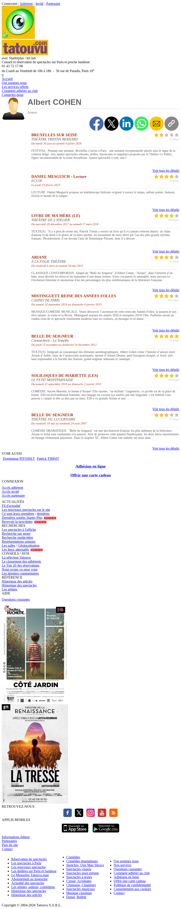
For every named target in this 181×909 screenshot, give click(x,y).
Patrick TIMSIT (48, 458)
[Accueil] (18, 38)
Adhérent (26, 4)
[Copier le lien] (171, 124)
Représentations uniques (19, 541)
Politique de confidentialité (132, 885)
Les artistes (9, 589)
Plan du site (10, 845)
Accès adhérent (12, 487)
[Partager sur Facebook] (96, 124)
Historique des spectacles (19, 585)
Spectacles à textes (79, 877)
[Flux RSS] (112, 816)
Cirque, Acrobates (78, 881)
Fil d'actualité (11, 506)
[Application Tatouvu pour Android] (106, 833)
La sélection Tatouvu (16, 557)
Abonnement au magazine (29, 879)
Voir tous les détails (165, 171)
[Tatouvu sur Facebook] (67, 816)
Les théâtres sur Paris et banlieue (34, 871)
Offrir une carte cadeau (90, 475)
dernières (43, 514)
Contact (7, 849)
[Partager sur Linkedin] (126, 124)
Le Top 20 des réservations (20, 565)
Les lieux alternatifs (15, 549)
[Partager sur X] (111, 124)
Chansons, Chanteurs (81, 885)
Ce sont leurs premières (18, 514)
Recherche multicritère (17, 537)
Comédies (73, 857)
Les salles (8, 545)
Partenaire (53, 4)
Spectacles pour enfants (82, 873)
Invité (39, 4)
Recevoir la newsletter (17, 522)
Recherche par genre (16, 533)
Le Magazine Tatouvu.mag (30, 875)
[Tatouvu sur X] (78, 816)
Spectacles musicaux (80, 889)
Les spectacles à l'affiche (19, 529)
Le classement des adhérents (21, 561)
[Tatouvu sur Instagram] (89, 816)
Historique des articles (17, 581)
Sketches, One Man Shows (85, 865)
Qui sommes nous (14, 83)
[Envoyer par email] (156, 124)
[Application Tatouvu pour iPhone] (75, 833)
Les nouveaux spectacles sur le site (26, 510)
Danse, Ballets (76, 897)
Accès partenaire (13, 495)
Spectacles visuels (78, 869)
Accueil (7, 79)
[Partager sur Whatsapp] (141, 124)
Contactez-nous (12, 95)
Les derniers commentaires (20, 573)
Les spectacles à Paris (26, 863)
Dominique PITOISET (19, 458)
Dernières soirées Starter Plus (22, 518)
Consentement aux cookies (132, 889)
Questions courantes (16, 599)
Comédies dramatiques (82, 861)
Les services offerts (15, 87)
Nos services (122, 865)
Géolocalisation (29, 545)
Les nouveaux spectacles (28, 867)
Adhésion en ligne (90, 466)
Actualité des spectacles (27, 883)
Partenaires (9, 841)
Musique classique (79, 893)
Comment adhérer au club (20, 91)
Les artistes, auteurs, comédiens (33, 887)
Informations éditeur (16, 837)
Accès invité (10, 491)
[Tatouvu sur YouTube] (101, 816)
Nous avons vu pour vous (20, 569)
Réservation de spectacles (29, 859)
